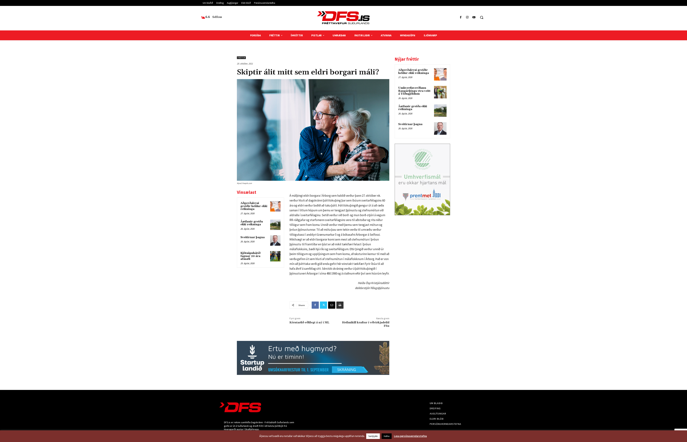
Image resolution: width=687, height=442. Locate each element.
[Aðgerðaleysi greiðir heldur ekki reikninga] (275, 206)
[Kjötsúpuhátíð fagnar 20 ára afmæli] (275, 256)
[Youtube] (474, 17)
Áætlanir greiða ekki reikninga (251, 223)
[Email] (331, 305)
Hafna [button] (386, 436)
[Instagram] (467, 17)
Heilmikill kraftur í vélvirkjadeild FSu (365, 324)
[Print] (340, 305)
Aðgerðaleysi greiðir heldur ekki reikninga (253, 206)
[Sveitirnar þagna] (275, 240)
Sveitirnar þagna (252, 237)
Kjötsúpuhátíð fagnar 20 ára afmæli (250, 256)
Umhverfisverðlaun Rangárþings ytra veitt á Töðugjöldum (414, 91)
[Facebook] (460, 17)
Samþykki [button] (373, 436)
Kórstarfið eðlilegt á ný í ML (309, 322)
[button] (481, 17)
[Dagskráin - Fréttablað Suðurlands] (343, 17)
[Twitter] (323, 305)
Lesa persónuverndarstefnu (410, 436)
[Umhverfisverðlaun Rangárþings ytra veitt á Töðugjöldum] (440, 92)
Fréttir (241, 58)
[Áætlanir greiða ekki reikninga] (275, 225)
